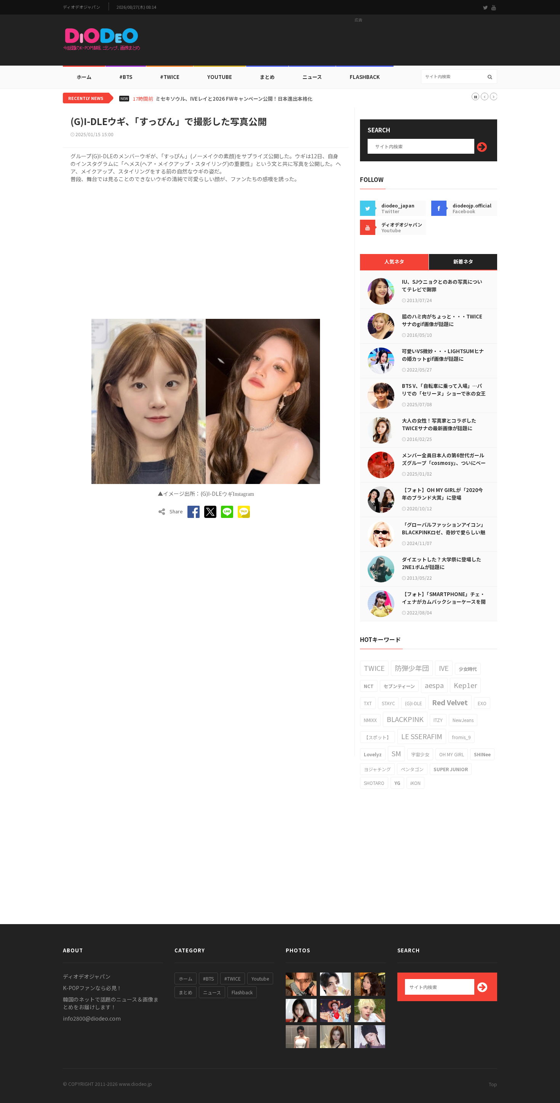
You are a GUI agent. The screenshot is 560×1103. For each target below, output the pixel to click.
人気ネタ (394, 261)
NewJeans (463, 720)
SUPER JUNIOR (451, 769)
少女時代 (468, 669)
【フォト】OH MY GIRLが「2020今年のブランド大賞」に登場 (442, 493)
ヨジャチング (377, 769)
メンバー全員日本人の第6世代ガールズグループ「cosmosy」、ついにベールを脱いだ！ (444, 463)
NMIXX (370, 720)
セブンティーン (399, 686)
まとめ (267, 76)
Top (493, 1084)
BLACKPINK (405, 719)
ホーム (84, 76)
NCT (369, 686)
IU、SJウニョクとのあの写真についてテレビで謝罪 (442, 285)
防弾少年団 (412, 668)
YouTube (219, 76)
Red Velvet (450, 702)
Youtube (260, 978)
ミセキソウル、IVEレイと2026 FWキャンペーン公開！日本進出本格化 (233, 98)
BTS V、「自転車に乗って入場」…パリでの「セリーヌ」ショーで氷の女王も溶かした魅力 (444, 393)
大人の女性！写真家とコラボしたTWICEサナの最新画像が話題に (439, 424)
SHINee (482, 754)
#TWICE (232, 978)
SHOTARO (374, 783)
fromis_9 (461, 737)
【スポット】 (377, 737)
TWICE (374, 668)
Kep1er (465, 685)
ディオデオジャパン (81, 7)
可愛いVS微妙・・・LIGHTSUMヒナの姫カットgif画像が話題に (443, 354)
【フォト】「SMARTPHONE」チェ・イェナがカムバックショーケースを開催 (444, 601)
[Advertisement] (358, 42)
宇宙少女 (420, 754)
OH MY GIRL (451, 754)
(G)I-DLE (413, 703)
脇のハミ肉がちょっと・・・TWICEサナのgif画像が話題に (442, 320)
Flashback (365, 76)
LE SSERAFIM (421, 736)
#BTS (125, 76)
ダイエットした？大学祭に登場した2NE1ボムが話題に (441, 563)
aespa (434, 685)
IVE (444, 668)
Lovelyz (373, 754)
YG (397, 783)
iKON (415, 783)
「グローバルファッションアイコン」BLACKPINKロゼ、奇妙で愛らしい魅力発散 (444, 532)
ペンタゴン (412, 769)
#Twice (169, 76)
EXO (482, 703)
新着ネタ (463, 261)
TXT (368, 703)
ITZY (438, 720)
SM (396, 753)
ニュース (312, 76)
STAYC (388, 703)
